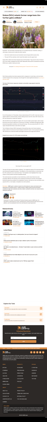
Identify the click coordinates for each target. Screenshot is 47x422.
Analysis (5, 259)
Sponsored (20, 367)
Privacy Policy (21, 390)
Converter (20, 375)
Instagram (34, 375)
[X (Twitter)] (11, 197)
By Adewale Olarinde (39, 217)
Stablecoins (6, 378)
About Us (5, 390)
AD (45, 0)
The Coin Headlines (22, 399)
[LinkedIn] (13, 197)
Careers (5, 401)
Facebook (34, 370)
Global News (15, 220)
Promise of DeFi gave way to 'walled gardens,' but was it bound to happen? (17, 214)
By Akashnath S (38, 225)
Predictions (20, 373)
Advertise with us (7, 399)
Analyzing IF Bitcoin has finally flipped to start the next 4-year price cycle (39, 223)
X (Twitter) (34, 367)
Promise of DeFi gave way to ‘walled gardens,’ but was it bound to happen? (21, 234)
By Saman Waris (16, 217)
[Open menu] (4, 7)
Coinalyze (25, 161)
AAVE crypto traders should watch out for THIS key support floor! (19, 261)
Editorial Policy (21, 396)
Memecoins (5, 381)
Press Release (20, 370)
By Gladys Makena (16, 225)
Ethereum (5, 370)
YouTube (34, 378)
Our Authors (6, 393)
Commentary (15, 211)
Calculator (20, 378)
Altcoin (5, 373)
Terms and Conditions (23, 393)
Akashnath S (9, 22)
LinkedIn (34, 373)
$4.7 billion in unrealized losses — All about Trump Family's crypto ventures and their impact (17, 223)
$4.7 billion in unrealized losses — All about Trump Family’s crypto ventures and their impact (23, 247)
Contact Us (6, 396)
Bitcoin (36, 220)
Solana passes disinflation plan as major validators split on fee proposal (39, 214)
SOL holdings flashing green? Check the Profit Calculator (25, 66)
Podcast (19, 381)
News (36, 211)
